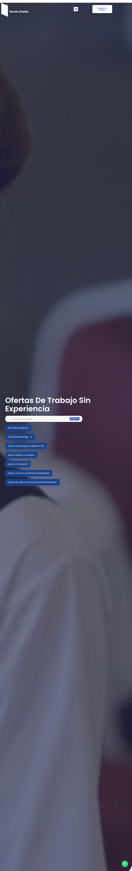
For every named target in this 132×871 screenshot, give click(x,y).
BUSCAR (74, 419)
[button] (76, 9)
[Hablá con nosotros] (125, 864)
